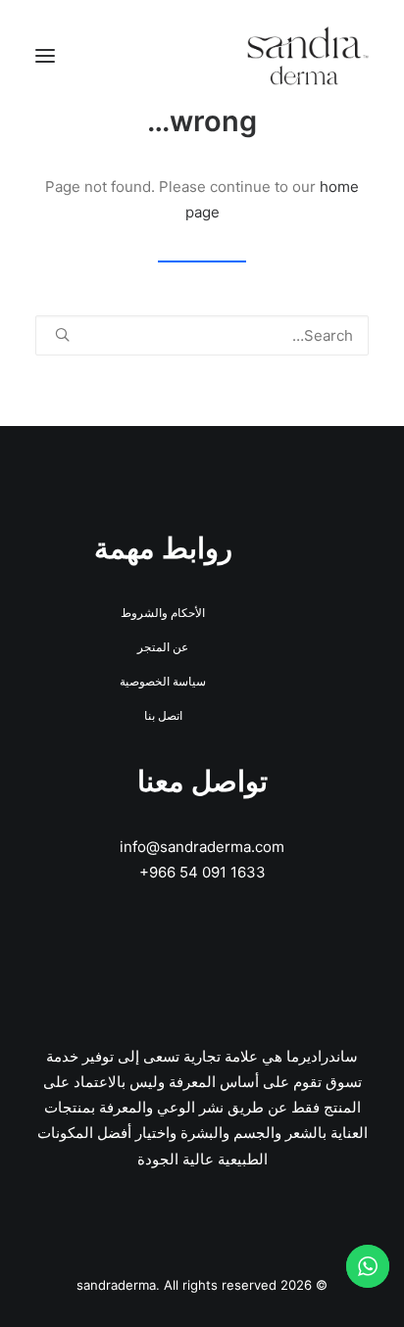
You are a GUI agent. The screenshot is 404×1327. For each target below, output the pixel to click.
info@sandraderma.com (202, 846)
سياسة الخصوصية (163, 681)
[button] (45, 56)
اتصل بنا (163, 715)
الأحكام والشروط (163, 612)
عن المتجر (162, 647)
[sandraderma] (308, 55)
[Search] (202, 335)
